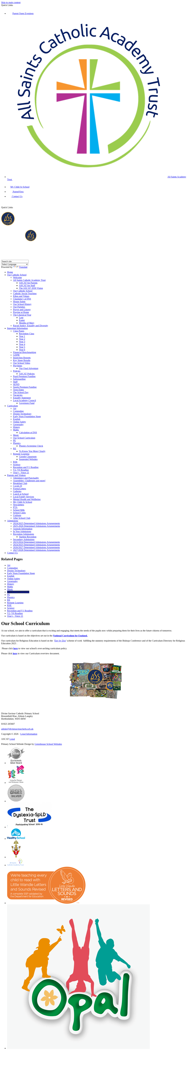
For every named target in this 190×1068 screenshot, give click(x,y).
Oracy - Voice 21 (21, 472)
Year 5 (22, 347)
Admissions (12, 520)
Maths (16, 430)
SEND (16, 384)
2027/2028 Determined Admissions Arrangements (36, 550)
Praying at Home (21, 312)
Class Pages (18, 331)
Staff (15, 381)
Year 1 (22, 336)
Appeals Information (22, 528)
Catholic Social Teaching (25, 293)
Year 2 (22, 339)
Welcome (17, 277)
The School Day (20, 392)
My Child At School (19, 187)
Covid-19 (17, 486)
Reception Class (26, 333)
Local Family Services (23, 496)
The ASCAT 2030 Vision (31, 288)
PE (14, 440)
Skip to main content (10, 2)
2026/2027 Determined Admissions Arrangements (36, 547)
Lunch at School (20, 494)
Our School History (22, 304)
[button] (15, 204)
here (15, 648)
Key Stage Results (21, 360)
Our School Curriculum (24, 438)
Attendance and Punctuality (26, 478)
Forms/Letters (19, 488)
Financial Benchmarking (24, 352)
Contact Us (16, 196)
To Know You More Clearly (32, 451)
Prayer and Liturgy (22, 309)
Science (16, 464)
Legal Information (28, 734)
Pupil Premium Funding (24, 376)
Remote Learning (21, 454)
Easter (22, 320)
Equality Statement (22, 397)
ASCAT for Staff (27, 285)
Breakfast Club (20, 483)
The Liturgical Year (22, 315)
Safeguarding (19, 379)
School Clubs (19, 512)
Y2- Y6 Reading (21, 470)
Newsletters (18, 504)
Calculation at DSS (28, 432)
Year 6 (22, 349)
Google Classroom (28, 456)
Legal (12, 739)
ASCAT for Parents (28, 283)
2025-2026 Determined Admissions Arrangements (36, 526)
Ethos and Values (21, 296)
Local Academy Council (24, 400)
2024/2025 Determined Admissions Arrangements (36, 523)
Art (14, 408)
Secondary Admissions (23, 539)
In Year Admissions (22, 531)
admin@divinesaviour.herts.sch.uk (17, 729)
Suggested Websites (28, 459)
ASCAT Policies (27, 373)
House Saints (19, 301)
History (16, 427)
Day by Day (60, 640)
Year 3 (22, 341)
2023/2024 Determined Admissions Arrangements (36, 542)
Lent (21, 317)
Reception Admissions (23, 534)
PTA (15, 507)
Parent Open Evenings (23, 13)
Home (10, 272)
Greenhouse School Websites (48, 744)
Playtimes (17, 365)
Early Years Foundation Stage (27, 416)
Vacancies (17, 395)
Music (16, 435)
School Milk (19, 510)
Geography (18, 424)
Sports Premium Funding (25, 387)
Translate (23, 267)
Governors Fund (26, 403)
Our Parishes (19, 307)
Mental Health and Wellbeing (27, 499)
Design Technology (22, 414)
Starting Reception (27, 536)
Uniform (17, 515)
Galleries (17, 491)
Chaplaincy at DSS (22, 299)
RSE (15, 462)
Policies (16, 371)
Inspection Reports (22, 357)
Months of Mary (26, 323)
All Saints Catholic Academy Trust (29, 280)
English (16, 419)
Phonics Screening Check (31, 446)
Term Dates (18, 389)
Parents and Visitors (16, 475)
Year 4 (22, 344)
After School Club (21, 518)
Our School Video (21, 363)
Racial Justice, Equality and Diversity (30, 325)
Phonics (16, 443)
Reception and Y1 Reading (25, 467)
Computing (18, 411)
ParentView (18, 191)
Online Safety (19, 422)
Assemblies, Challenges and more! (29, 480)
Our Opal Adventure (28, 368)
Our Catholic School (16, 275)
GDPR (16, 355)
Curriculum (12, 406)
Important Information (17, 328)
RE (14, 448)
